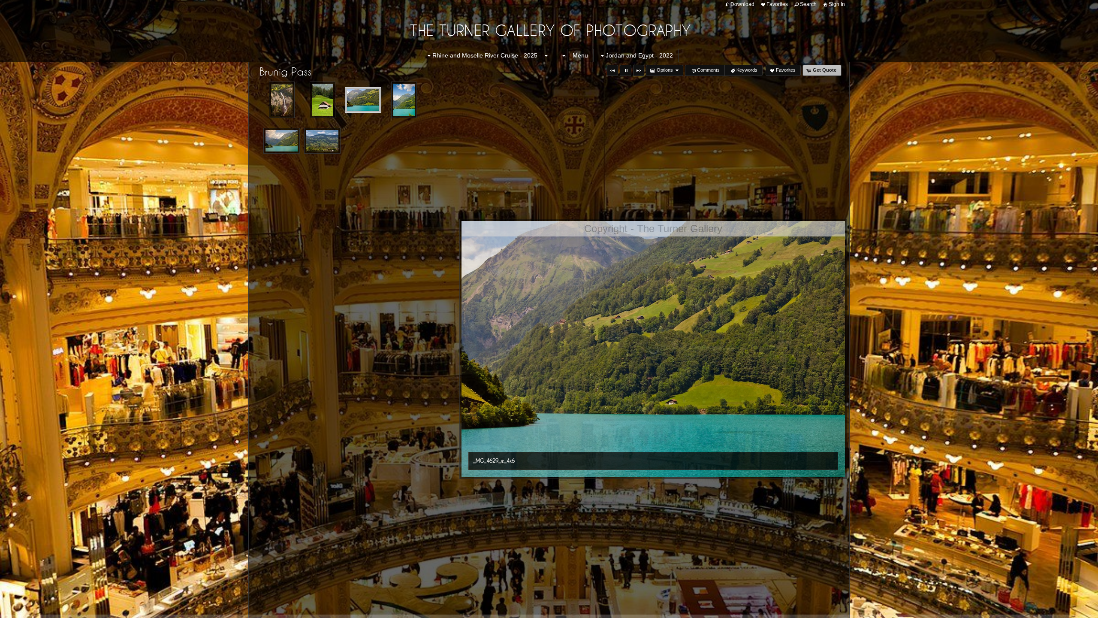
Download (742, 4)
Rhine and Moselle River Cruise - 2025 (484, 55)
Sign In (837, 4)
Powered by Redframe (1068, 609)
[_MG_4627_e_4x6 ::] (322, 100)
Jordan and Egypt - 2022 (639, 55)
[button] (612, 70)
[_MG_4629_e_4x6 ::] (363, 100)
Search (808, 4)
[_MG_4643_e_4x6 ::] (322, 140)
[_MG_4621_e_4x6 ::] (282, 100)
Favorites (777, 4)
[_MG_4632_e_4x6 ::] (404, 100)
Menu (580, 55)
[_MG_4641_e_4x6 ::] (281, 140)
